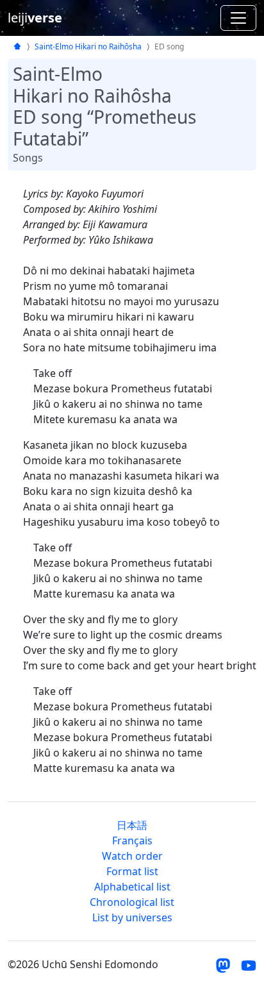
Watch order (132, 856)
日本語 (132, 825)
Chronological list (132, 902)
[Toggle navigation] (238, 18)
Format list (132, 871)
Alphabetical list (132, 887)
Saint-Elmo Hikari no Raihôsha (88, 46)
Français (132, 840)
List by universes (132, 917)
